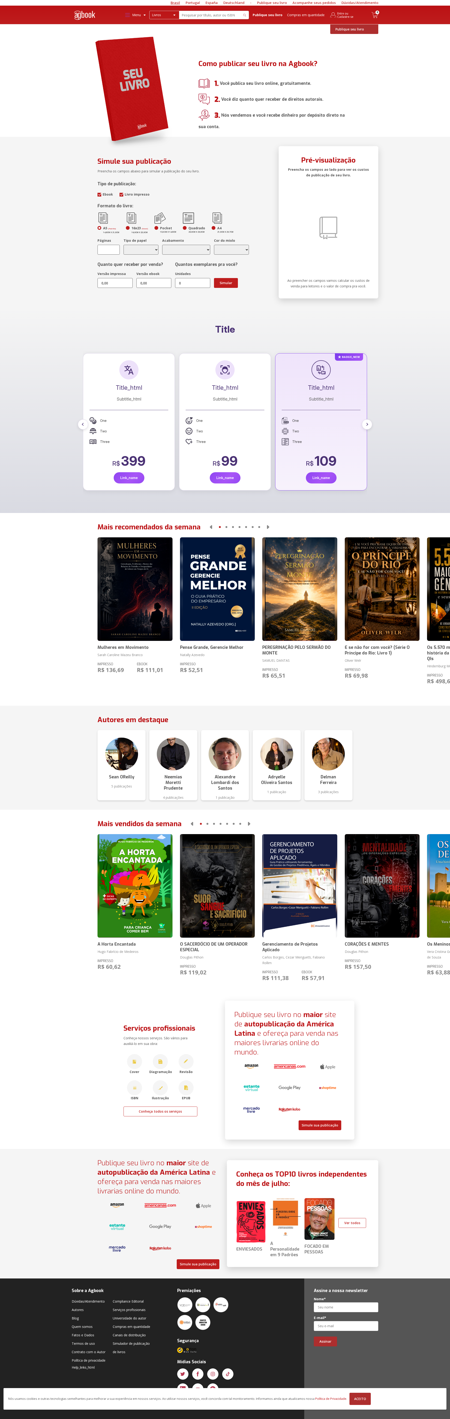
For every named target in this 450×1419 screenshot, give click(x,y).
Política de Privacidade (330, 1399)
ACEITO (360, 1399)
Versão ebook (148, 273)
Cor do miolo (224, 240)
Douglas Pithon (191, 957)
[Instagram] (212, 1374)
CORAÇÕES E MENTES (367, 944)
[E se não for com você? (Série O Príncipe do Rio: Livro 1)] (382, 589)
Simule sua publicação (320, 1125)
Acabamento (173, 240)
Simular (226, 283)
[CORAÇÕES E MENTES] (382, 886)
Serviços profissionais (129, 1310)
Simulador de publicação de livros (131, 1347)
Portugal (193, 2)
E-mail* (320, 1318)
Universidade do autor (129, 1318)
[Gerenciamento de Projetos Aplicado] (299, 886)
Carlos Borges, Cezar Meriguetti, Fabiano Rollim (293, 960)
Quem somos (82, 1326)
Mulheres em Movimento (123, 647)
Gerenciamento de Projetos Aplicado (290, 947)
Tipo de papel (135, 240)
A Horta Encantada (117, 944)
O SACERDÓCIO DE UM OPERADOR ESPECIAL (214, 947)
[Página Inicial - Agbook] (85, 16)
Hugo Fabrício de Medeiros (118, 951)
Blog (75, 1318)
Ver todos (352, 1223)
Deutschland (233, 2)
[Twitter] (182, 1374)
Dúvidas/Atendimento (359, 2)
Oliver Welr (353, 660)
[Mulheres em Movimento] (135, 589)
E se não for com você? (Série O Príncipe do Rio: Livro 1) (377, 650)
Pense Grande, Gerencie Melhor (212, 647)
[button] (83, 424)
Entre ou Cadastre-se (345, 15)
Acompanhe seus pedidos (314, 2)
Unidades (183, 273)
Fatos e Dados (83, 1335)
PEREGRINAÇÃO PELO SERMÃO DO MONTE (296, 650)
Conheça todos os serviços (160, 1111)
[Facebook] (197, 1374)
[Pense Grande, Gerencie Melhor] (217, 589)
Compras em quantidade (306, 15)
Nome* (320, 1299)
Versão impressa (112, 273)
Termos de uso (83, 1343)
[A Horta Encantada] (135, 886)
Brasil (175, 2)
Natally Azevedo (192, 655)
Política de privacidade (88, 1360)
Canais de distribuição (129, 1335)
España (212, 2)
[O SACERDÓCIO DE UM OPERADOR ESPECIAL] (217, 886)
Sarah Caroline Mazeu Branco (120, 655)
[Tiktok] (227, 1374)
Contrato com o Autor (88, 1352)
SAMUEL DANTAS (276, 660)
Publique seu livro (272, 2)
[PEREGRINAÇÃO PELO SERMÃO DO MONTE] (299, 589)
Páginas (104, 240)
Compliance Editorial (128, 1301)
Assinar (325, 1341)
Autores (78, 1310)
